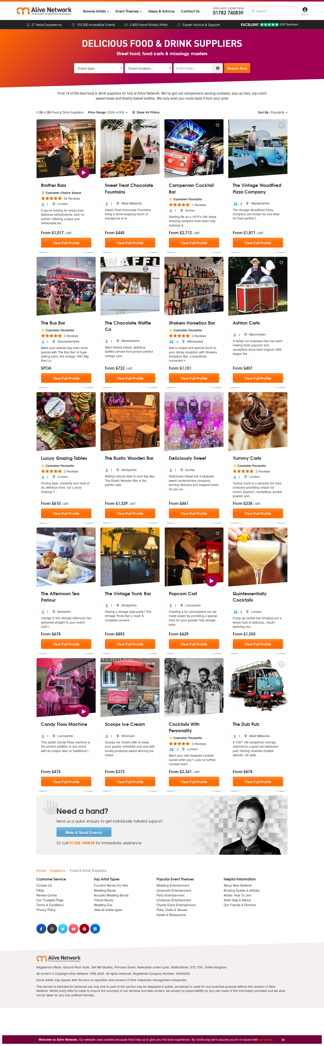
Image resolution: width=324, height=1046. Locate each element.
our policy (265, 1039)
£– (106, 112)
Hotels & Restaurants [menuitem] (171, 915)
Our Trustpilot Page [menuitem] (49, 900)
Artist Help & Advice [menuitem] (237, 900)
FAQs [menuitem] (40, 890)
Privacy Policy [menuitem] (46, 909)
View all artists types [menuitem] (108, 909)
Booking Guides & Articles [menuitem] (242, 890)
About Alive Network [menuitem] (238, 885)
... (62, 223)
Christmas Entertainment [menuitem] (173, 900)
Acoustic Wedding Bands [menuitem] (111, 895)
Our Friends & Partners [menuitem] (240, 905)
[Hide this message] (283, 1039)
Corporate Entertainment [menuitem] (173, 890)
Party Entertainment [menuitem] (170, 895)
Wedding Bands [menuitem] (105, 890)
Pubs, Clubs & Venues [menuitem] (171, 909)
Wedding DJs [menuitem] (103, 905)
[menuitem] (96, 11)
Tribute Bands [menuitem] (103, 900)
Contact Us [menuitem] (44, 885)
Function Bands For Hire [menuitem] (111, 885)
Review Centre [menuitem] (46, 895)
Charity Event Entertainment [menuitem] (176, 905)
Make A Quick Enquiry (83, 832)
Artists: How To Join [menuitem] (237, 895)
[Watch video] (84, 172)
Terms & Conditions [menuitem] (50, 905)
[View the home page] (44, 11)
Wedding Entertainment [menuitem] (172, 885)
